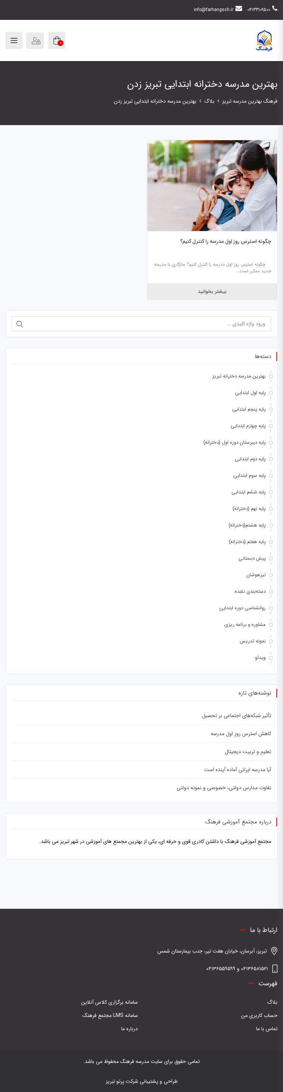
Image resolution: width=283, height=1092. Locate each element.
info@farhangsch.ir (213, 9)
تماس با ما (266, 1029)
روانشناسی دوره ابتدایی (242, 608)
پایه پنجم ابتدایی (249, 409)
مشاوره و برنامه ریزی (245, 624)
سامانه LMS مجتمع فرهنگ (110, 1015)
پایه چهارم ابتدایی (248, 426)
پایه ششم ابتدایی (248, 492)
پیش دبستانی (252, 558)
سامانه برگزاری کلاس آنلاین (109, 1002)
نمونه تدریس (253, 641)
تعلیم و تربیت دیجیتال (248, 752)
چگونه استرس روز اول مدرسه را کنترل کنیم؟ (226, 241)
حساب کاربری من (259, 1015)
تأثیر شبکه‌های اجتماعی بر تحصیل (236, 716)
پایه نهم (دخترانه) (249, 509)
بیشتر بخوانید (212, 291)
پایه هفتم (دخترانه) (247, 542)
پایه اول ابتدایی (250, 393)
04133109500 (258, 9)
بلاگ (272, 1002)
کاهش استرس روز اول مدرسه (241, 734)
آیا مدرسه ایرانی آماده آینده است (237, 770)
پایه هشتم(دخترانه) (247, 525)
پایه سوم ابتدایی (249, 475)
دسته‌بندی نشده (250, 591)
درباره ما (129, 1029)
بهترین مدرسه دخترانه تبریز (239, 376)
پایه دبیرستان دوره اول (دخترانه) (234, 442)
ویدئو (260, 658)
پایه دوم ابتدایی (250, 459)
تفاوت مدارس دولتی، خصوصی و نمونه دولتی (224, 788)
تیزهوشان (256, 575)
